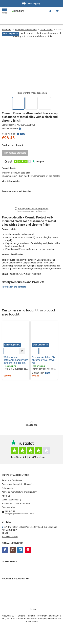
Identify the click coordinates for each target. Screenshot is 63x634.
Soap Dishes (46, 29)
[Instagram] (13, 550)
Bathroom (6, 29)
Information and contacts (14, 287)
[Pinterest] (28, 550)
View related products (15, 152)
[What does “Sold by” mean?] (20, 128)
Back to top (31, 425)
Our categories (8, 507)
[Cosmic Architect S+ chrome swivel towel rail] (44, 334)
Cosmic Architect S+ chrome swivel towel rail (43, 360)
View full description (11, 181)
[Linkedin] (20, 550)
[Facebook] (5, 550)
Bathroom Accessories (26, 29)
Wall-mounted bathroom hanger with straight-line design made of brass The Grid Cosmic (16, 360)
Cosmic (12, 125)
